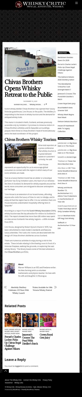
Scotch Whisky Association (40, 211)
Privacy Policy (47, 380)
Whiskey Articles (35, 104)
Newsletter (9, 383)
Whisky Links (18, 383)
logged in (19, 366)
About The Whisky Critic (13, 380)
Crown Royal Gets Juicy (46, 336)
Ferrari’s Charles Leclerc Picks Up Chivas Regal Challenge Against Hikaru (13, 342)
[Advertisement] (41, 26)
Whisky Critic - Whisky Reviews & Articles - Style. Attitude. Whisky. (27, 387)
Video (6, 329)
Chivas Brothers (14, 252)
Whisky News (15, 333)
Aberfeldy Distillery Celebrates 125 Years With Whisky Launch (18, 290)
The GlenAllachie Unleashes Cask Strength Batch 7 (64, 87)
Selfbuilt (61, 222)
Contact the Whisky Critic (32, 380)
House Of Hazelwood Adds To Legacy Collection (66, 128)
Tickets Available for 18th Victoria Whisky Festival (42, 288)
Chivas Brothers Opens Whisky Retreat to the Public (28, 88)
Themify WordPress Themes (30, 389)
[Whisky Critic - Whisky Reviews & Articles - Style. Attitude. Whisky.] (40, 7)
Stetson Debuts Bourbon (67, 121)
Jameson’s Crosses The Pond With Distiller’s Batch (30, 339)
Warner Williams (20, 104)
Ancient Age (71, 157)
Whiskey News (9, 331)
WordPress (16, 389)
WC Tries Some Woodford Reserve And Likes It (67, 171)
